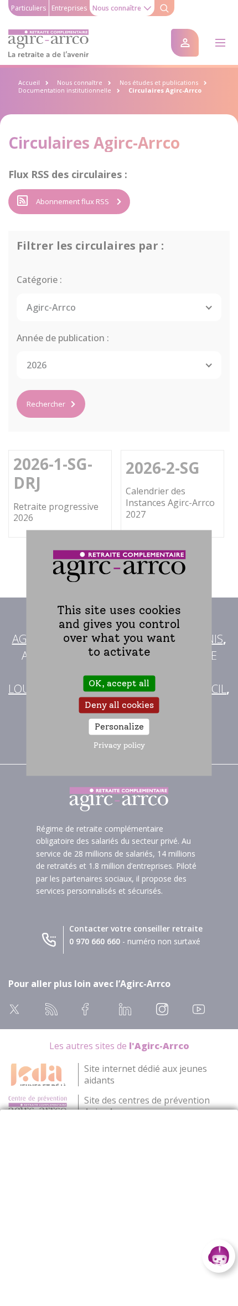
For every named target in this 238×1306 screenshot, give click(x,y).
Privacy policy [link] (119, 746)
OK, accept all (119, 683)
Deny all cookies (119, 705)
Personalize (119, 726)
